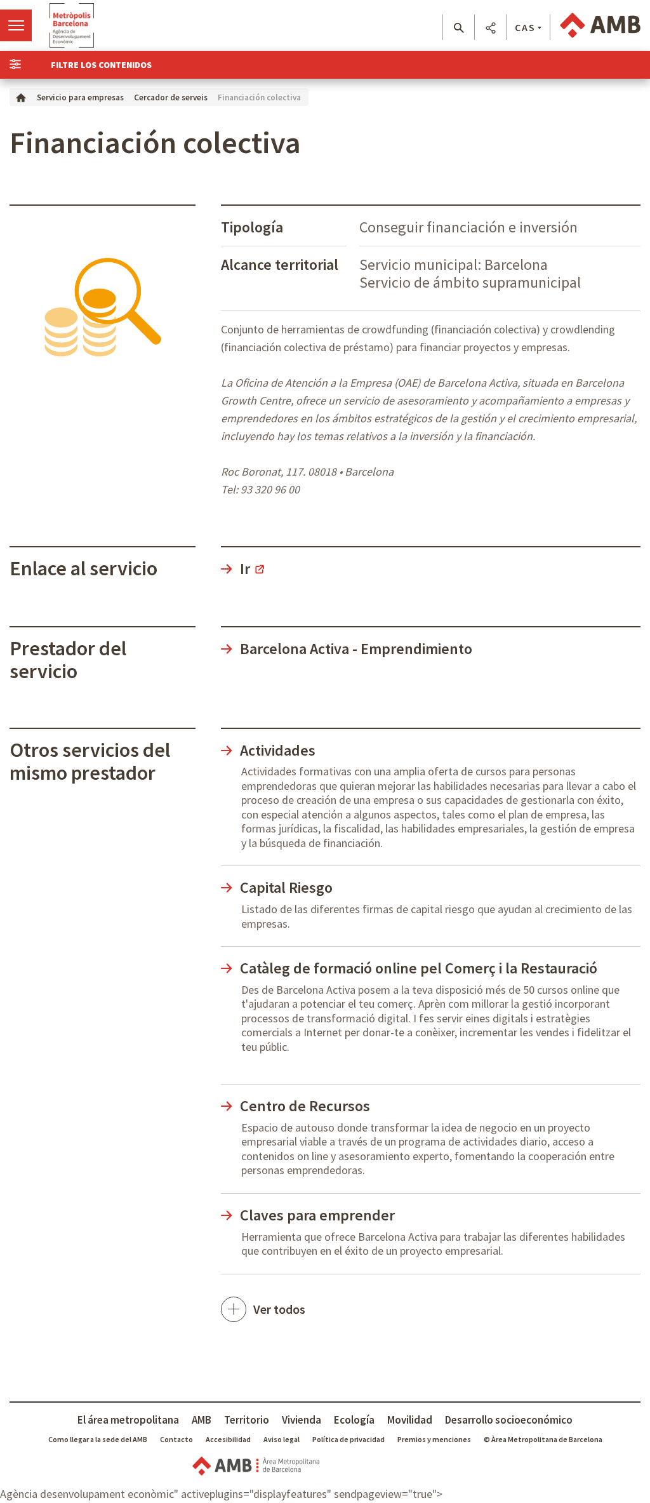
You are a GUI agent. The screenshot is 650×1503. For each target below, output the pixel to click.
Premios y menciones (434, 1439)
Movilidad (409, 1420)
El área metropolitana (128, 1420)
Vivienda (301, 1420)
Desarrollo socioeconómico (509, 1420)
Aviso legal (281, 1439)
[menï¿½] (16, 25)
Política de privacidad (348, 1439)
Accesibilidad (228, 1439)
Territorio (246, 1420)
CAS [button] (525, 27)
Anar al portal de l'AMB (600, 25)
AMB (201, 1420)
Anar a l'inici (72, 25)
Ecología (354, 1420)
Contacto (176, 1439)
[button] (458, 28)
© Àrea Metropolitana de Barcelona (543, 1439)
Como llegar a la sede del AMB (97, 1439)
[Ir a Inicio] (21, 97)
